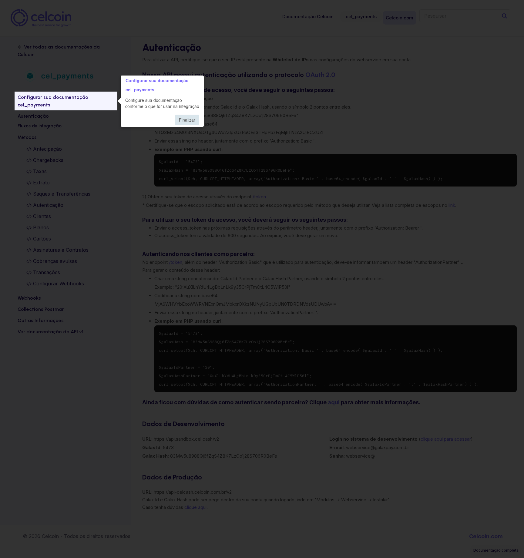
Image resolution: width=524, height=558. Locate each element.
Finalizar (187, 120)
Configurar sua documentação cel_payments (53, 101)
